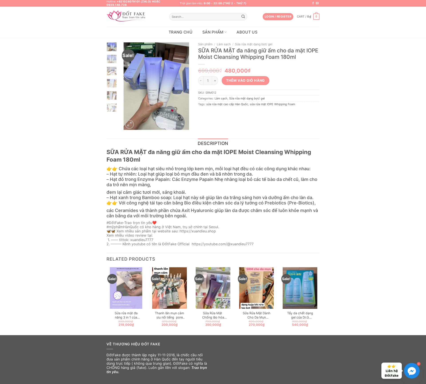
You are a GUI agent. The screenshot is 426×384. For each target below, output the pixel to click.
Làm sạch (224, 44)
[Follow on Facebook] (313, 3)
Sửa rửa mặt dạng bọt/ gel (253, 44)
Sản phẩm (213, 32)
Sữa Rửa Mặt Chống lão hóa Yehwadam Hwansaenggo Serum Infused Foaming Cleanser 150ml (213, 315)
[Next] (182, 86)
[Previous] (130, 86)
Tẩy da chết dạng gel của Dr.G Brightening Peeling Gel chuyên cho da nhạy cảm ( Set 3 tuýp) (300, 315)
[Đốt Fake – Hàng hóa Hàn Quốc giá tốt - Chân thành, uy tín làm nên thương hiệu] (127, 17)
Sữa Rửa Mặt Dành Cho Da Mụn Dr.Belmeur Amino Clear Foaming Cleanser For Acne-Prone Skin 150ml (256, 315)
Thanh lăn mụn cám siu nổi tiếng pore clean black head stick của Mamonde (169, 315)
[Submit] (243, 16)
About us (247, 32)
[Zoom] (129, 124)
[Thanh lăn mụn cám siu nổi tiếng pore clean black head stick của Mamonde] (169, 288)
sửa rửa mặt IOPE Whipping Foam (272, 104)
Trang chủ (180, 32)
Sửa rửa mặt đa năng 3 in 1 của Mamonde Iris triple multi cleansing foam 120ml (126, 315)
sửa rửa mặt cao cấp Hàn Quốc (227, 104)
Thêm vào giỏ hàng (245, 80)
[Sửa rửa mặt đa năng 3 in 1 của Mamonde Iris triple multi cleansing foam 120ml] (126, 288)
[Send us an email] (317, 3)
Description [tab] (213, 143)
